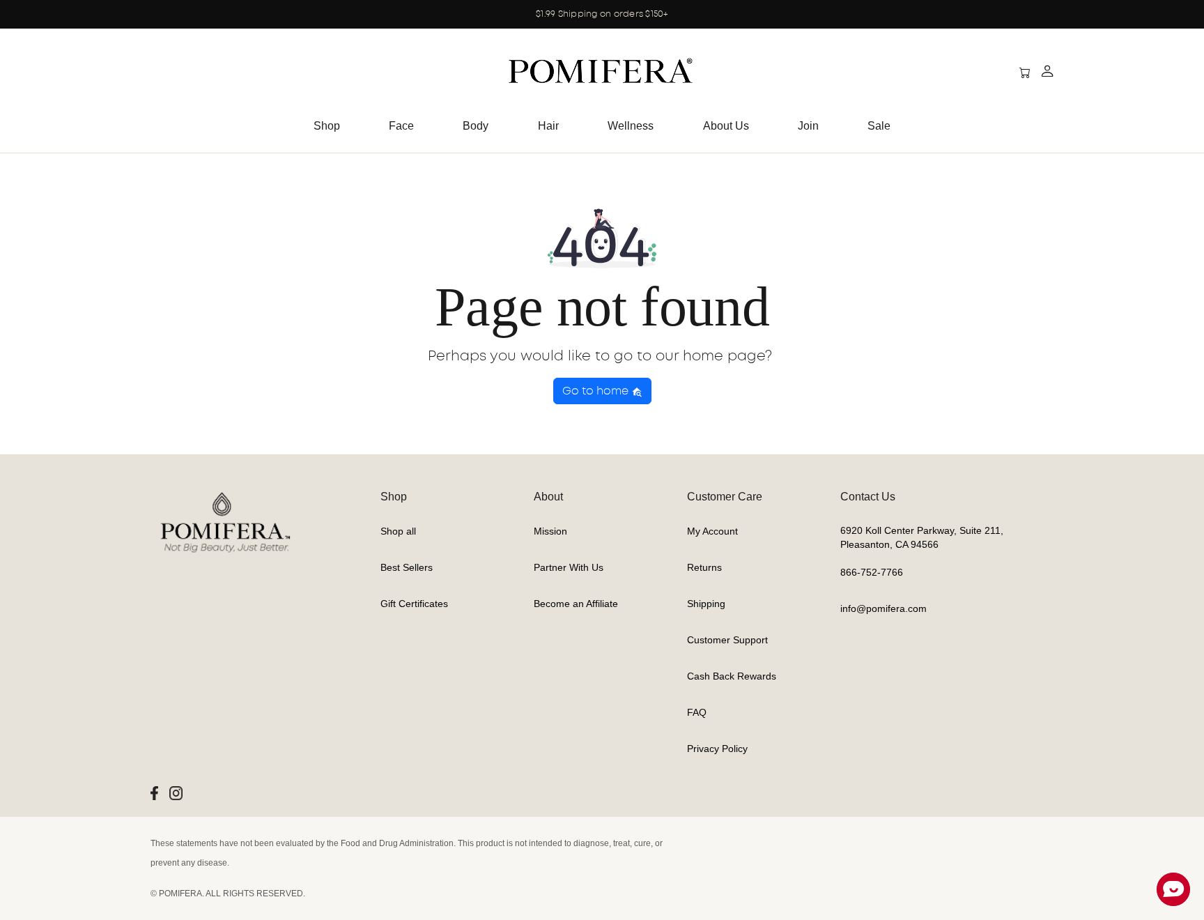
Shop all (398, 531)
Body (475, 126)
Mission (550, 531)
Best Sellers (406, 567)
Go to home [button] (596, 391)
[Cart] (1012, 73)
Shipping (706, 603)
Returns (704, 567)
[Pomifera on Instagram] (176, 793)
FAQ (697, 712)
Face (401, 126)
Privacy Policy (717, 748)
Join (808, 126)
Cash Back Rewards (731, 676)
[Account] (1047, 73)
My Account (712, 531)
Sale (878, 126)
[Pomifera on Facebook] (154, 793)
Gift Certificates (414, 603)
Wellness (631, 126)
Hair (548, 126)
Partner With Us (568, 567)
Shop (327, 126)
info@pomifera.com (883, 608)
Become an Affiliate (576, 603)
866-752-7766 (871, 572)
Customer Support (727, 639)
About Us (726, 126)
